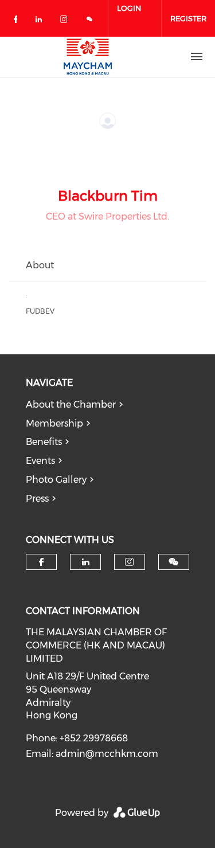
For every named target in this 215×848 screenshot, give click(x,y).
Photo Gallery (56, 479)
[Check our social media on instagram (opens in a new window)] (66, 21)
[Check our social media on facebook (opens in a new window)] (17, 21)
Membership (54, 423)
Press (37, 498)
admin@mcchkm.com (107, 753)
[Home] (88, 57)
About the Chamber (71, 404)
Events (40, 460)
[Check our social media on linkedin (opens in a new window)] (41, 21)
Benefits (44, 441)
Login (129, 8)
